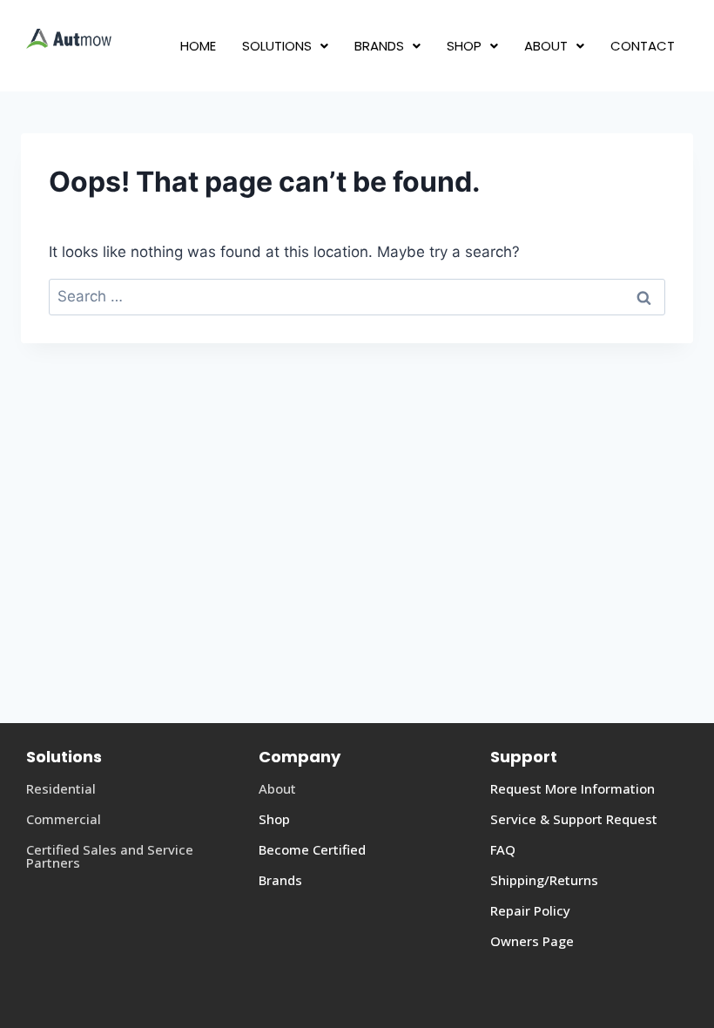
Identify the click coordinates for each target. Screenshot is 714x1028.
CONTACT (642, 46)
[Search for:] (357, 296)
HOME (198, 46)
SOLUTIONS (277, 46)
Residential (61, 788)
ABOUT (546, 46)
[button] (285, 45)
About (277, 788)
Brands (280, 880)
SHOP (464, 46)
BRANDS (379, 46)
